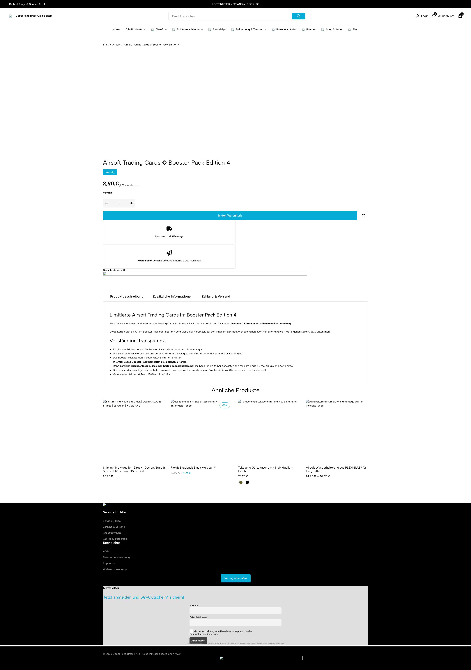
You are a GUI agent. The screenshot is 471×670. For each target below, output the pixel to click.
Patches (311, 29)
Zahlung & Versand (114, 526)
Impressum (109, 563)
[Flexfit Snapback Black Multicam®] (202, 431)
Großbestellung (112, 532)
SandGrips (219, 29)
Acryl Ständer (334, 29)
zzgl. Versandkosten (127, 185)
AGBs (106, 551)
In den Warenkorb (230, 215)
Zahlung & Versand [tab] (216, 296)
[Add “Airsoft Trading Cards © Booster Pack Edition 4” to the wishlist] (363, 215)
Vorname (194, 605)
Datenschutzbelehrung (116, 557)
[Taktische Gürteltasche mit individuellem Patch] (269, 431)
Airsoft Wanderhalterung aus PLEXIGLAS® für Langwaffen (336, 469)
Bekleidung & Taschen (249, 29)
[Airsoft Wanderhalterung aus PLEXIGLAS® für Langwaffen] (337, 431)
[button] (443, 16)
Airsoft (159, 29)
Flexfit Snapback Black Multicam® (193, 467)
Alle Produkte (134, 29)
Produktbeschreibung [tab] (127, 296)
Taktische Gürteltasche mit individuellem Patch (265, 469)
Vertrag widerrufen (235, 578)
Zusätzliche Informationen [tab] (172, 296)
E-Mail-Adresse (198, 617)
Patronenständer (286, 29)
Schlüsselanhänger (188, 29)
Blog (355, 29)
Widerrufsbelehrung (115, 569)
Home (116, 29)
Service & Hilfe (38, 4)
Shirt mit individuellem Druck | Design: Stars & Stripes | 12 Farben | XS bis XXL (134, 469)
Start (106, 44)
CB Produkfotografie (115, 538)
